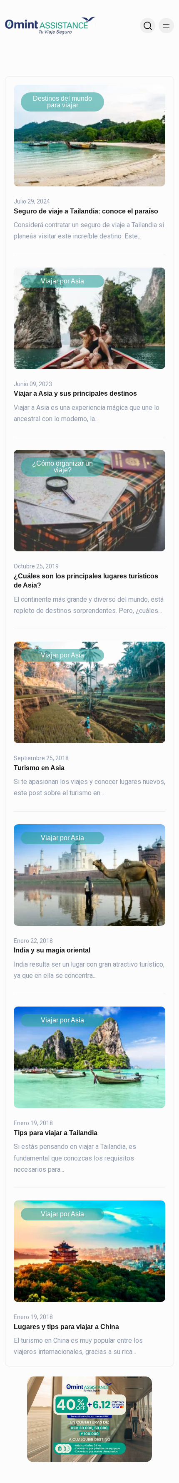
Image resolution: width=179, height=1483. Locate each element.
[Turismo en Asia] (89, 692)
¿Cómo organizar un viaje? (62, 467)
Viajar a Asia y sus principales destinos (75, 393)
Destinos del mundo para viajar (62, 102)
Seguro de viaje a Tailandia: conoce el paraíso (86, 211)
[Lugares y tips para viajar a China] (89, 1251)
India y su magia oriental (52, 950)
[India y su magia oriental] (89, 874)
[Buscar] (147, 25)
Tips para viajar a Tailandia (55, 1132)
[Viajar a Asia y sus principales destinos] (89, 318)
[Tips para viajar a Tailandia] (89, 1057)
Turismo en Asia (39, 767)
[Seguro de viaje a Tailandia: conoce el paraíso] (89, 135)
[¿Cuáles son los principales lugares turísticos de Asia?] (89, 500)
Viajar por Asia (62, 281)
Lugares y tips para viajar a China (66, 1326)
